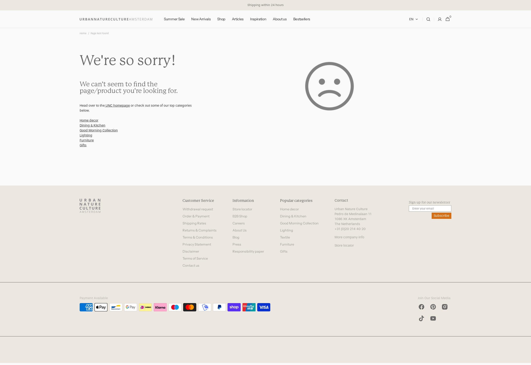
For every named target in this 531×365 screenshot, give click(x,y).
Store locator (242, 209)
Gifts (83, 145)
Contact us (191, 265)
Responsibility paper (248, 251)
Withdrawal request (198, 209)
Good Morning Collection (99, 130)
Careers (239, 223)
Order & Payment (196, 216)
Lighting (86, 135)
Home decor (89, 120)
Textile (285, 237)
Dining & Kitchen (92, 125)
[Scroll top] (526, 360)
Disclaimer (191, 251)
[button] (428, 19)
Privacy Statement (197, 244)
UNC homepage (117, 105)
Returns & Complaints (200, 230)
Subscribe (441, 216)
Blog (236, 237)
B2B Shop (240, 216)
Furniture (87, 140)
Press (237, 244)
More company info (349, 237)
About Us (240, 230)
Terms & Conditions (198, 237)
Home (83, 33)
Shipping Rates (194, 223)
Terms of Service (195, 258)
